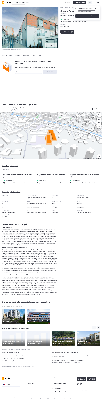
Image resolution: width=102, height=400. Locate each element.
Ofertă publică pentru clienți (59, 391)
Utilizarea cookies (56, 381)
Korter (61, 7)
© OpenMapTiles (86, 158)
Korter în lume (30, 381)
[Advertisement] (51, 88)
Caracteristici (26, 55)
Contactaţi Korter (31, 383)
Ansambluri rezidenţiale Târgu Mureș (73, 7)
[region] (51, 135)
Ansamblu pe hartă (7, 55)
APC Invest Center (64, 26)
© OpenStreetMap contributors (95, 158)
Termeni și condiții (56, 388)
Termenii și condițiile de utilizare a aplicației (63, 386)
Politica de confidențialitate (59, 383)
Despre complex (37, 55)
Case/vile (17, 55)
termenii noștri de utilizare (84, 11)
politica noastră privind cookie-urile (86, 10)
